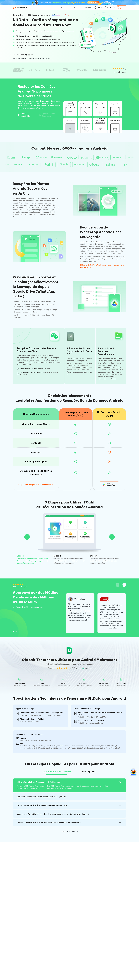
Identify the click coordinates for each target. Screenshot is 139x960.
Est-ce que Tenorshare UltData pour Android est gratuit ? (41, 797)
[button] (112, 537)
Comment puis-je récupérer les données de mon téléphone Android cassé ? (49, 822)
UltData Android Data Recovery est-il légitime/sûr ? (39, 782)
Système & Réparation (33, 7)
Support (99, 7)
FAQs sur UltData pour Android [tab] (56, 772)
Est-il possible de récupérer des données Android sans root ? (43, 805)
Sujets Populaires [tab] (88, 772)
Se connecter (120, 7)
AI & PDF (78, 7)
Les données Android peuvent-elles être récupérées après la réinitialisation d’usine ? (53, 814)
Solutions (87, 7)
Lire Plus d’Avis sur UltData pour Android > (28, 607)
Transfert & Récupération (50, 7)
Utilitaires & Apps (67, 7)
